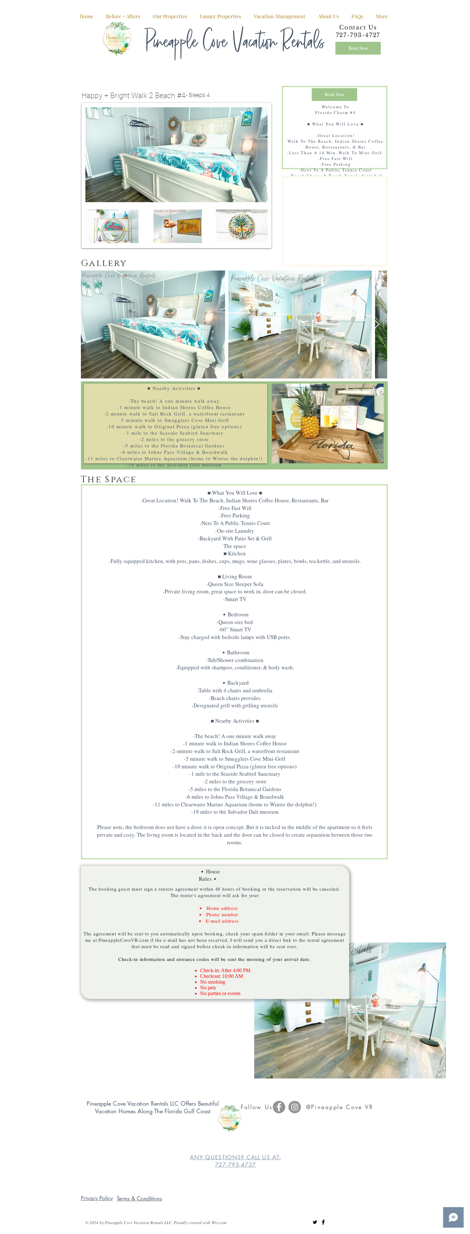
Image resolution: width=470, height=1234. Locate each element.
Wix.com (219, 1222)
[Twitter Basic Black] (314, 1222)
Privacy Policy (97, 1198)
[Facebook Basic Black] (323, 1222)
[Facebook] (279, 1107)
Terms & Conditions (139, 1198)
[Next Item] (376, 324)
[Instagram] (294, 1107)
